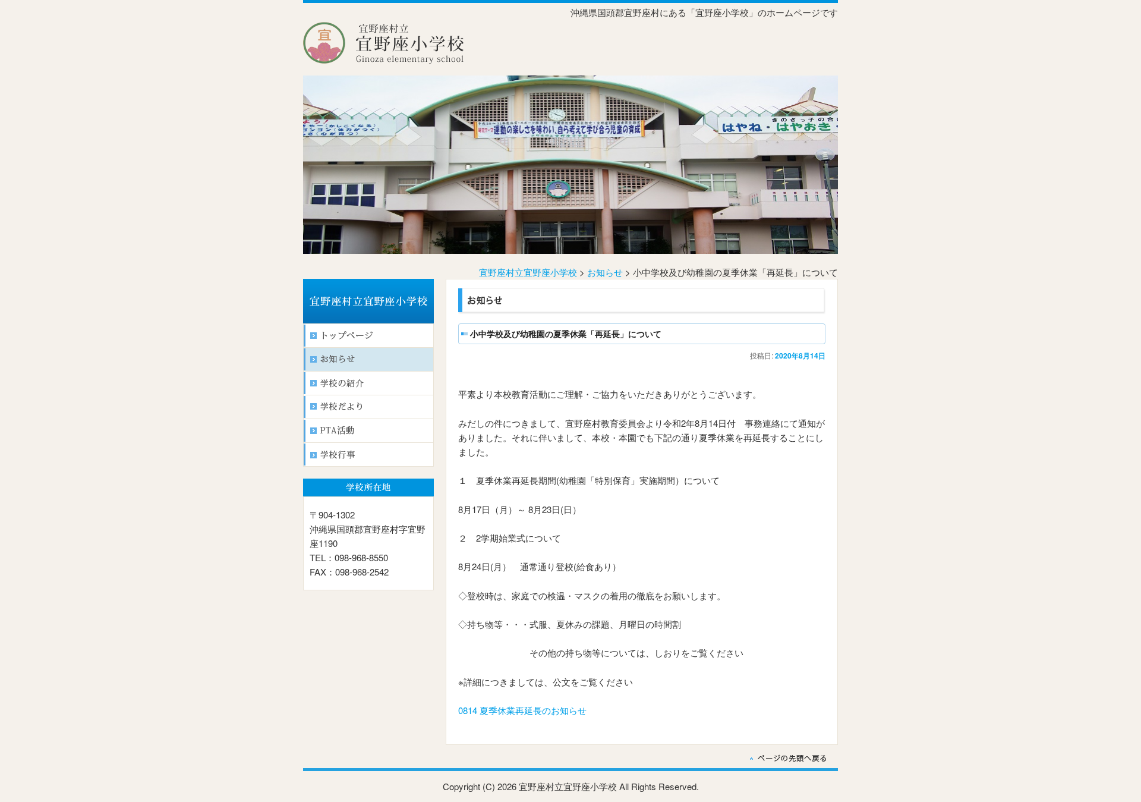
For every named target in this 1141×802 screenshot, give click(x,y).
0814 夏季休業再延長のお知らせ (522, 710)
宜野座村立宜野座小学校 (528, 272)
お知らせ (605, 272)
